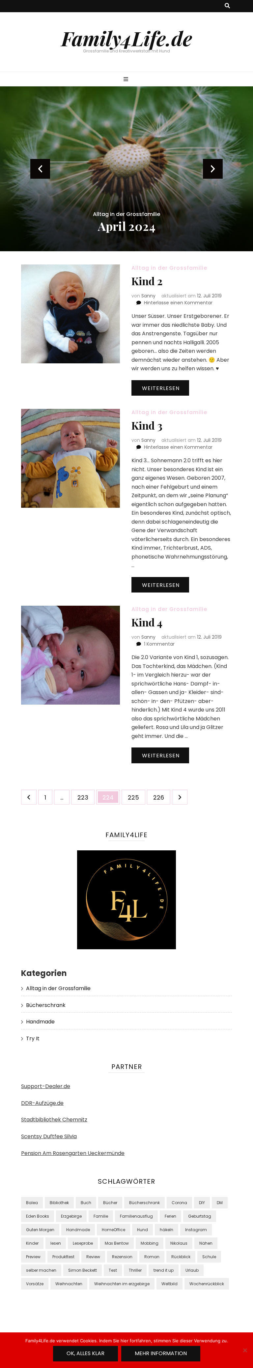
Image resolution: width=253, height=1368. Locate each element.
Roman (151, 1257)
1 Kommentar (159, 644)
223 (84, 797)
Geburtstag (199, 1216)
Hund (142, 1229)
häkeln (166, 1229)
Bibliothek (59, 1202)
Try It (33, 1038)
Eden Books (37, 1216)
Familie (101, 1216)
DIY (202, 1202)
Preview (33, 1257)
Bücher (110, 1202)
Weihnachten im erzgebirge (122, 1284)
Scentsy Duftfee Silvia (49, 1136)
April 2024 (126, 226)
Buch (86, 1202)
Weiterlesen (161, 388)
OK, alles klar (85, 1353)
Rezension (122, 1257)
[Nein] (244, 1350)
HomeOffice (113, 1229)
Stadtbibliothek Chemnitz (54, 1119)
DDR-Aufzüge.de (42, 1103)
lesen (55, 1243)
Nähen (205, 1243)
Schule (209, 1257)
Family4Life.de (126, 38)
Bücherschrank (46, 1005)
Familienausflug (136, 1216)
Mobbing (149, 1243)
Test (113, 1270)
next (213, 169)
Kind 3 (146, 425)
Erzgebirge (71, 1216)
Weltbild (169, 1284)
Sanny (148, 295)
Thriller (135, 1270)
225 (134, 797)
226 (160, 797)
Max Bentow (117, 1243)
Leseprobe (83, 1243)
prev (40, 169)
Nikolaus (178, 1243)
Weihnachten (68, 1284)
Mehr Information (161, 1353)
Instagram (196, 1229)
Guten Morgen (40, 1229)
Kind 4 (146, 622)
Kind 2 (146, 281)
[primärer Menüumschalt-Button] (127, 79)
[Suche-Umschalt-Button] (227, 6)
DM (220, 1202)
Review (93, 1257)
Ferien (170, 1216)
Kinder (32, 1243)
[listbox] (126, 168)
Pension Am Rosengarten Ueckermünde (73, 1153)
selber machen (41, 1270)
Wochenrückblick (206, 1284)
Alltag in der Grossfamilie (126, 214)
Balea (32, 1202)
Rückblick (180, 1257)
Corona (179, 1202)
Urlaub (192, 1270)
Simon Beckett (82, 1270)
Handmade (40, 1021)
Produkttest (63, 1257)
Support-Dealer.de (45, 1086)
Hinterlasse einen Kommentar (178, 302)
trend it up (164, 1270)
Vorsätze (34, 1284)
